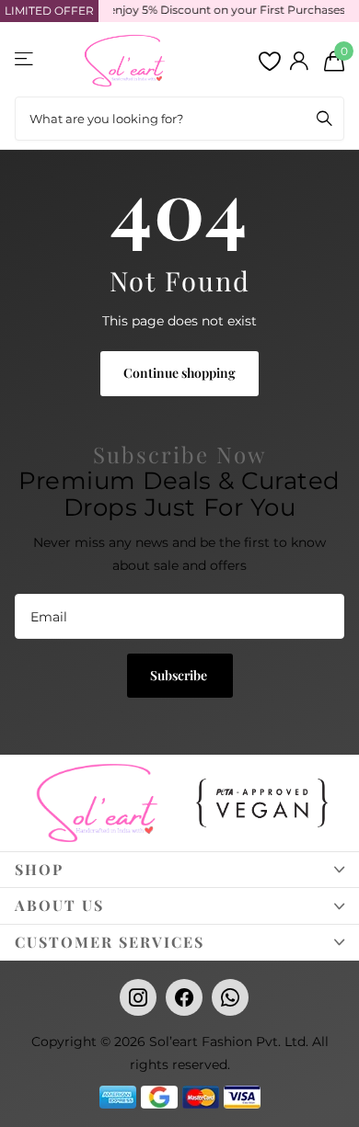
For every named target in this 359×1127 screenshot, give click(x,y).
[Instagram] (138, 997)
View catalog (25, 58)
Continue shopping (179, 372)
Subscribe (180, 675)
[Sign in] (298, 61)
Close (179, 869)
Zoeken (324, 119)
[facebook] (184, 997)
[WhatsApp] (230, 997)
